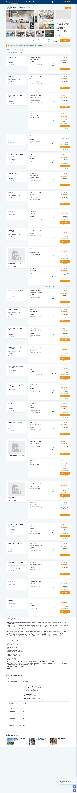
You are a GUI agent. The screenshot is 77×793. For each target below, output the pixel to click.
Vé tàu (38, 1)
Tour (20, 1)
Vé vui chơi (32, 1)
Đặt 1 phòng (64, 69)
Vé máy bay (25, 1)
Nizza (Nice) (17, 5)
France (12, 5)
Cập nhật (65, 40)
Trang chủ (8, 5)
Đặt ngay (68, 8)
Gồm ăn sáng (20, 52)
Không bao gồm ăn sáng (12, 52)
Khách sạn (14, 1)
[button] (67, 781)
